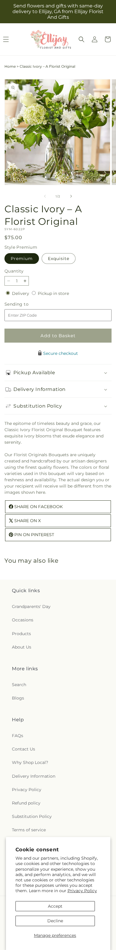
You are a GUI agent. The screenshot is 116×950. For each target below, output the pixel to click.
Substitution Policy (32, 816)
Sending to (25, 304)
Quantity (13, 271)
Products (21, 633)
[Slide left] (44, 196)
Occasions (22, 620)
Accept (55, 906)
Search (19, 684)
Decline (55, 920)
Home (10, 66)
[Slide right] (71, 196)
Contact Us (23, 749)
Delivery (21, 293)
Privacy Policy (82, 890)
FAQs (17, 735)
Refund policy (26, 803)
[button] (81, 39)
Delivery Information (33, 776)
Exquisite (58, 258)
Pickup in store (53, 293)
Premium (22, 258)
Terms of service (29, 830)
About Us (21, 647)
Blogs (18, 698)
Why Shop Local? (30, 762)
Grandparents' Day (31, 606)
